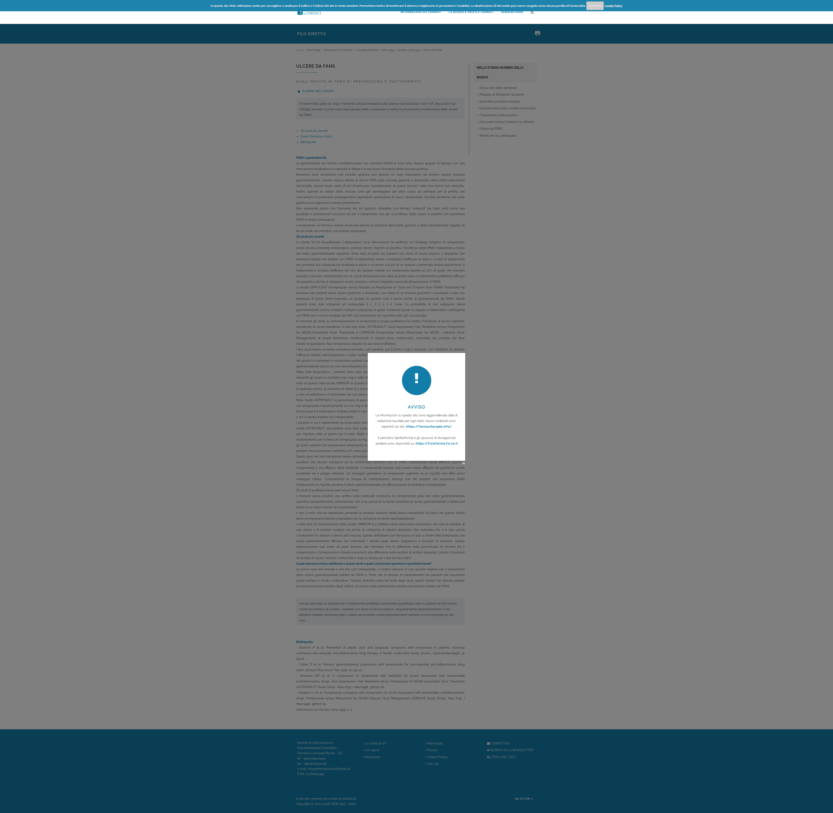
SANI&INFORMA (512, 12)
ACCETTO (595, 5)
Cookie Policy (613, 5)
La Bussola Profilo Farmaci (471, 12)
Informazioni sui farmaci (420, 12)
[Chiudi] (464, 463)
